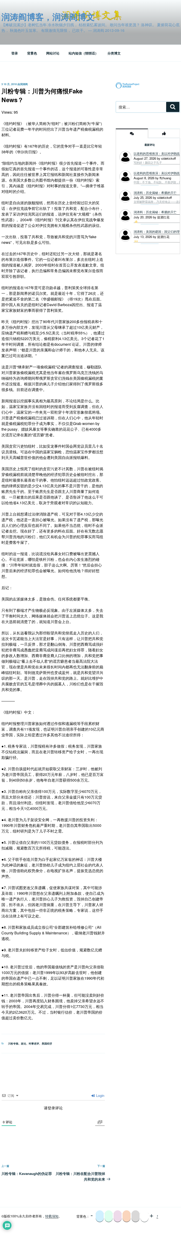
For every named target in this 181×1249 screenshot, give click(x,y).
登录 (14, 53)
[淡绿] (109, 1216)
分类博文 (114, 53)
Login (99, 1095)
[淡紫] (118, 1216)
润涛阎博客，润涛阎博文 (48, 16)
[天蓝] (100, 1216)
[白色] (144, 1216)
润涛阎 (24, 84)
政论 (23, 1043)
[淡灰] (136, 1216)
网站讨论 (52, 53)
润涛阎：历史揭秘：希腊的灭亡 (155, 212)
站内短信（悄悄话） (83, 53)
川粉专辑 (13, 1043)
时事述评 (34, 1043)
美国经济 (47, 1043)
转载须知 (51, 1216)
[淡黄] (127, 1216)
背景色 (32, 53)
